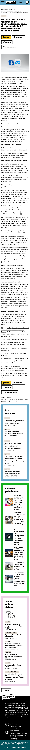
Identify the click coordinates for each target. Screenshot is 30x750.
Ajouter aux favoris (11, 47)
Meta (17, 400)
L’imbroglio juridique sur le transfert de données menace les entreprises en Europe (15, 330)
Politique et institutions (12, 671)
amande (21, 400)
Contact (12, 723)
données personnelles (5, 400)
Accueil (3, 8)
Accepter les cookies (19, 747)
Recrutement (13, 725)
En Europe (8, 652)
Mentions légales (14, 728)
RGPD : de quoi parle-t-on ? (15, 339)
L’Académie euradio (15, 726)
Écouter (7, 37)
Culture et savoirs (11, 632)
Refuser (6, 747)
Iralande (26, 400)
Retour (7, 690)
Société (4, 16)
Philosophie (12, 400)
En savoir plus (22, 744)
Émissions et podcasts (8, 9)
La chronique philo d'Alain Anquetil (11, 11)
